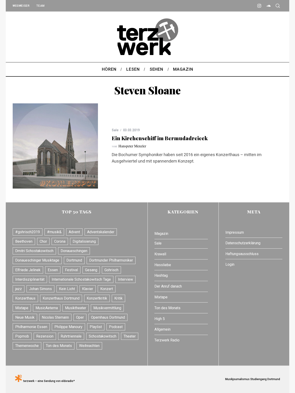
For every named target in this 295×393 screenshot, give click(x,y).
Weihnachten (89, 346)
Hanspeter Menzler (132, 145)
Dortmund (74, 260)
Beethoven (23, 241)
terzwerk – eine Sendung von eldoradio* (48, 381)
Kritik (118, 298)
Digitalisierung (84, 241)
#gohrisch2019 (27, 232)
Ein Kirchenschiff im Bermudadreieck (160, 138)
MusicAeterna (46, 308)
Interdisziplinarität (29, 279)
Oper (80, 317)
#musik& (54, 232)
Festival (71, 270)
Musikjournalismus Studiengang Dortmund (252, 379)
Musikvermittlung (107, 308)
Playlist (96, 327)
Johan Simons (40, 289)
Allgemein (162, 329)
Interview (125, 279)
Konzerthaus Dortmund (61, 298)
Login (229, 264)
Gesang (91, 270)
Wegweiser (21, 5)
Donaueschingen (74, 251)
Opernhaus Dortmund (108, 317)
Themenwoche (27, 346)
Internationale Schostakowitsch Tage (81, 279)
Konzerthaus (25, 298)
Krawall (160, 254)
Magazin (161, 233)
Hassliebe (162, 265)
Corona (59, 241)
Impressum (234, 232)
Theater (130, 336)
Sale (115, 130)
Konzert (106, 289)
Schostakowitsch (102, 336)
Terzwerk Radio (167, 340)
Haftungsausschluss (242, 254)
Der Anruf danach (168, 286)
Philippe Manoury (68, 327)
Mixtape (21, 308)
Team (40, 5)
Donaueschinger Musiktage (37, 260)
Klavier (87, 289)
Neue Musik (25, 317)
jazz (18, 289)
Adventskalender (100, 232)
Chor (43, 241)
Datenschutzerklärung (242, 243)
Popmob (22, 336)
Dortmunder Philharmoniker (111, 260)
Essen (53, 270)
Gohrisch (111, 270)
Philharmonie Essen (31, 327)
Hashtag (161, 275)
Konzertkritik (97, 298)
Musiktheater (75, 308)
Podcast (116, 327)
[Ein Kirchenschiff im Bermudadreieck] (55, 146)
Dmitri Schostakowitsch (34, 251)
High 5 (159, 319)
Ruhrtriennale (71, 336)
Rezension (44, 336)
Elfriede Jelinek (28, 270)
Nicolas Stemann (55, 317)
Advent (74, 232)
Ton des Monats (59, 346)
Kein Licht (67, 289)
